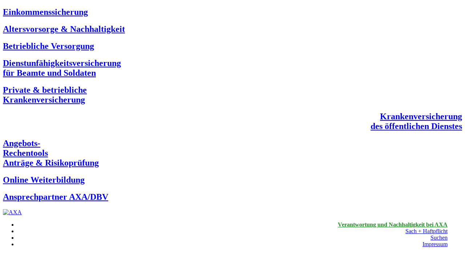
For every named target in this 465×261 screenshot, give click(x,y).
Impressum (435, 244)
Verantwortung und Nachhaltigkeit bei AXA (393, 224)
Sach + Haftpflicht (426, 231)
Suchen (439, 238)
